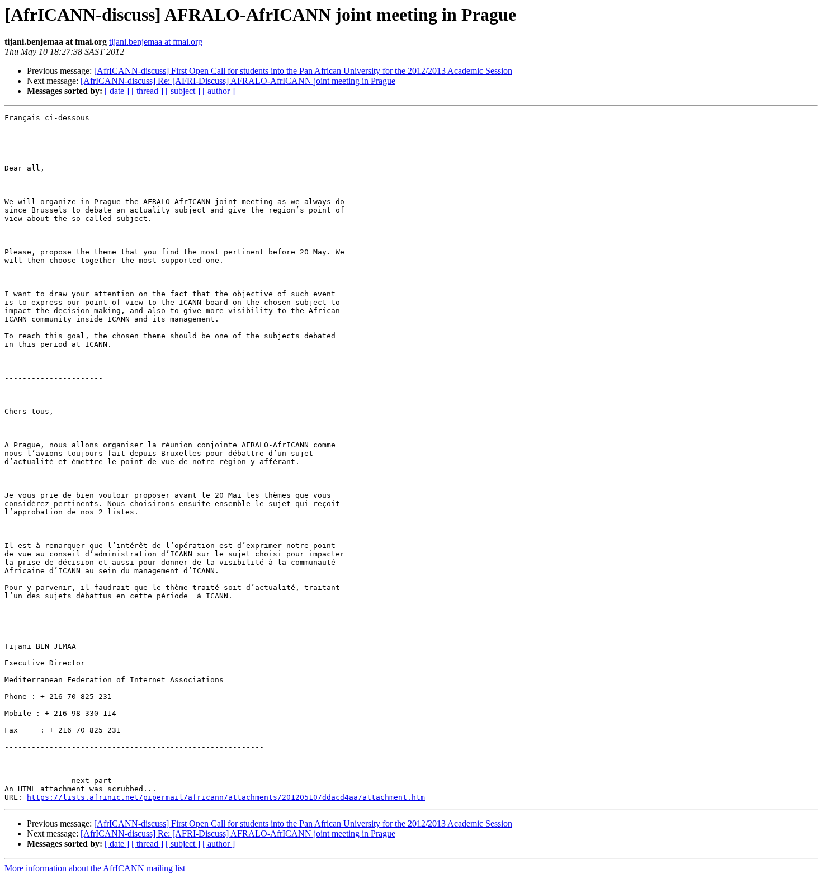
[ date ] (117, 91)
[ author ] (218, 91)
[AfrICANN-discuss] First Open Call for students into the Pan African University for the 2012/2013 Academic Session (303, 70)
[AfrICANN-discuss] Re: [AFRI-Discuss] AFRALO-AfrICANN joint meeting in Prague (238, 81)
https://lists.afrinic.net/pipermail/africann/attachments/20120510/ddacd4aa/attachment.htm (226, 797)
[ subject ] (183, 91)
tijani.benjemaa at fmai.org (155, 41)
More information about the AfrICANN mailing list (94, 868)
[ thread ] (147, 91)
